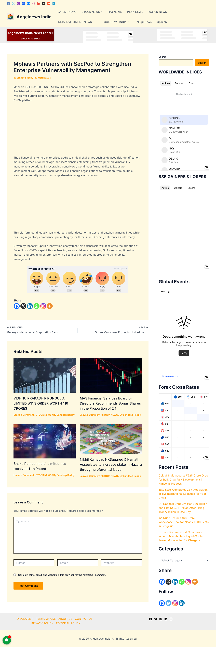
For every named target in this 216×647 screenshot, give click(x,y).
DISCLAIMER (25, 618)
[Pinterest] (23, 3)
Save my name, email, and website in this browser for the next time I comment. (62, 574)
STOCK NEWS (91, 11)
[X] (23, 306)
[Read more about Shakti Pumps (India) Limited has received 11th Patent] (45, 440)
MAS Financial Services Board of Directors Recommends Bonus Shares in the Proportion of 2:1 (110, 403)
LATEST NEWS (67, 11)
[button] (101, 12)
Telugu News (143, 22)
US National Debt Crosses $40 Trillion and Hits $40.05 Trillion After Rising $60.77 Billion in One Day (183, 508)
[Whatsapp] (36, 306)
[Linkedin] (38, 3)
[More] (50, 306)
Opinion (162, 22)
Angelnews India (34, 16)
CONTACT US (83, 618)
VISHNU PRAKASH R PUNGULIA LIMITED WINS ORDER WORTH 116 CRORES (41, 403)
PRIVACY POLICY (42, 623)
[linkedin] (165, 619)
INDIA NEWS (135, 11)
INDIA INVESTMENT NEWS (75, 22)
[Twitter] (13, 3)
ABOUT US (65, 618)
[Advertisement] (78, 130)
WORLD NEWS (157, 11)
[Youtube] (28, 3)
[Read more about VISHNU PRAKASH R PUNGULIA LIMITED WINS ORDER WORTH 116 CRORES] (45, 375)
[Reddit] (48, 3)
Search (162, 56)
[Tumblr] (53, 3)
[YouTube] (170, 619)
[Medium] (43, 3)
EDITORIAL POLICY (68, 623)
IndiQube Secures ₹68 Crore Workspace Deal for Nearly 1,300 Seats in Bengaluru (184, 522)
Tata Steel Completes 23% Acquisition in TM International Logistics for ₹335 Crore (183, 493)
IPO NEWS (115, 11)
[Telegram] (33, 3)
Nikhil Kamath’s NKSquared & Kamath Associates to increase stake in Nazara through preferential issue (111, 464)
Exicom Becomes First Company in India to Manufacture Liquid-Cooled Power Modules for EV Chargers (181, 536)
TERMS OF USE (46, 618)
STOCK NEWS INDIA (114, 22)
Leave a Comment (24, 414)
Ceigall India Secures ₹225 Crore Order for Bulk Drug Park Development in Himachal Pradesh (184, 479)
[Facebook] (8, 3)
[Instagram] (18, 3)
